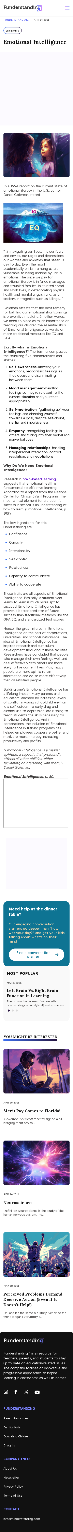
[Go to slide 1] (9, 1011)
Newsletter (11, 1477)
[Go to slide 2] (13, 1011)
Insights (9, 1445)
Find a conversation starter (33, 954)
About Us (10, 1468)
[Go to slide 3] (17, 1011)
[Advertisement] (36, 88)
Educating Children (16, 1436)
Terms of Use (13, 1495)
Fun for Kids (12, 1427)
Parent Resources (16, 1418)
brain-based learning (39, 479)
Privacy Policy (13, 1486)
